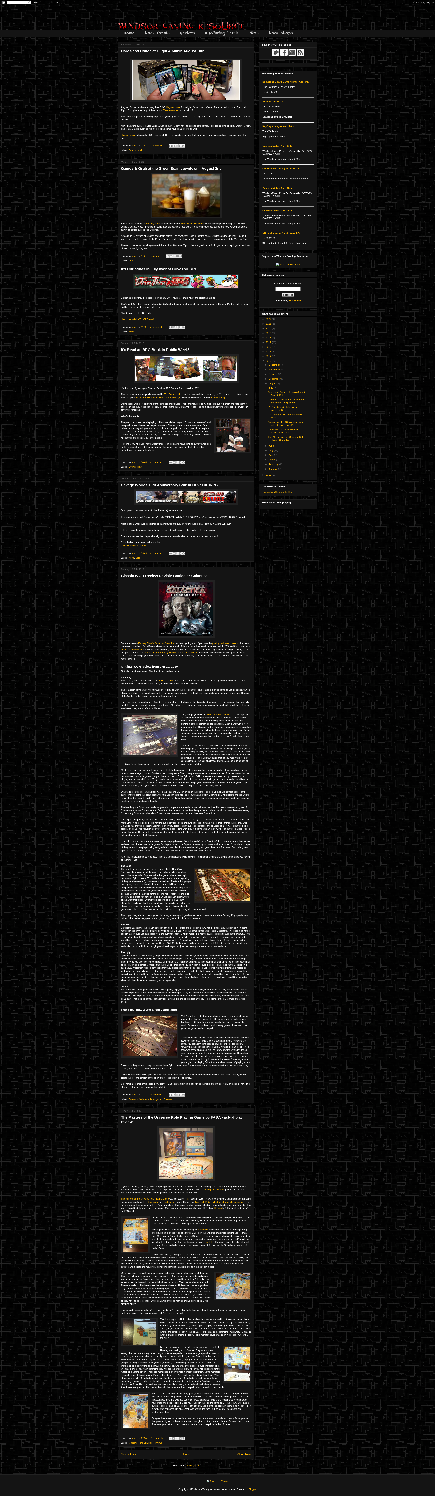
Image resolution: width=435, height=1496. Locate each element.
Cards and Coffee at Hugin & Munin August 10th (162, 51)
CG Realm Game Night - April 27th (281, 233)
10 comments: (157, 1438)
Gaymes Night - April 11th (277, 146)
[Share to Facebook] (180, 146)
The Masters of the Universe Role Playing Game (145, 1198)
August (273, 383)
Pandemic (203, 1229)
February (274, 464)
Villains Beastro (189, 652)
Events (132, 150)
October (273, 374)
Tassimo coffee (170, 110)
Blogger (252, 1489)
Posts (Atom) (192, 1465)
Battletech (169, 1202)
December (275, 364)
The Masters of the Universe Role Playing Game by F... (286, 438)
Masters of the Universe (140, 1443)
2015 (269, 351)
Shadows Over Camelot (218, 714)
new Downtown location (192, 223)
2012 (269, 474)
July (271, 388)
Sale (138, 558)
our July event (153, 223)
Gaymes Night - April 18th (277, 188)
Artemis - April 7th (272, 101)
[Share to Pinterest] (183, 146)
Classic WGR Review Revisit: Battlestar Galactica (164, 576)
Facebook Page (218, 397)
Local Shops (281, 33)
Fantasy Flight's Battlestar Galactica (156, 643)
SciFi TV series (166, 680)
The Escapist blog (173, 394)
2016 (269, 347)
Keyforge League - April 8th (278, 126)
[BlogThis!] (173, 146)
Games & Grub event (131, 649)
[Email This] (170, 146)
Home (129, 33)
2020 (269, 328)
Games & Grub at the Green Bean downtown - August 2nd (171, 168)
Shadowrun (153, 1202)
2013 (269, 361)
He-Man (218, 1208)
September (275, 378)
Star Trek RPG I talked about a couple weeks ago (219, 1202)
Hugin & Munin (173, 107)
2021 (269, 323)
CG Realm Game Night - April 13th (281, 168)
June (272, 445)
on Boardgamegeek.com (213, 1189)
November (275, 369)
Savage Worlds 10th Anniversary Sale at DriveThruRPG (169, 485)
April (271, 455)
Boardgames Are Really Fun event (162, 652)
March (272, 459)
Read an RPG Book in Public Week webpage (158, 397)
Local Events (157, 33)
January (273, 469)
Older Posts (244, 1454)
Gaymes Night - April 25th (277, 210)
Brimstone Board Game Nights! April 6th (285, 81)
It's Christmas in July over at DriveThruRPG (159, 269)
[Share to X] (177, 146)
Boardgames (156, 1099)
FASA (187, 1198)
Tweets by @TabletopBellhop (277, 492)
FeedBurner (295, 300)
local (139, 150)
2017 (269, 342)
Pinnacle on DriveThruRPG (134, 545)
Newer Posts (128, 1454)
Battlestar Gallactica (139, 1099)
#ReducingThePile (222, 33)
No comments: (156, 145)
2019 (269, 333)
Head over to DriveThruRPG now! (137, 319)
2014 (269, 356)
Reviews (187, 33)
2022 (269, 319)
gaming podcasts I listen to (225, 643)
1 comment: (156, 256)
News (253, 33)
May (271, 450)
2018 (269, 337)
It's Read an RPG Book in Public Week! (155, 350)
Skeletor (209, 1242)
